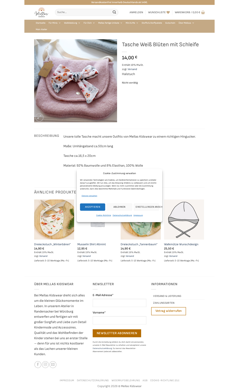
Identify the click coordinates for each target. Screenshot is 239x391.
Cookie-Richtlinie (103, 215)
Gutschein (170, 22)
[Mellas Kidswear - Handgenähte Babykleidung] (42, 12)
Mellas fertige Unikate (108, 22)
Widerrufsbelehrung (126, 380)
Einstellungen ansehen (147, 206)
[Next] (203, 237)
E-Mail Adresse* (103, 295)
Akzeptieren (92, 206)
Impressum (138, 215)
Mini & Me (130, 22)
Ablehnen (119, 206)
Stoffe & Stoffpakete (152, 22)
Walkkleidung (70, 22)
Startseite (40, 22)
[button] (136, 12)
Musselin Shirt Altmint (91, 244)
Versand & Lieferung (167, 296)
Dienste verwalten (89, 195)
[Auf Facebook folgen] (37, 364)
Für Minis (53, 22)
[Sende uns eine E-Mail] (52, 364)
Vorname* (99, 312)
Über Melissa (185, 22)
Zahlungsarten (163, 303)
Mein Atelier (41, 29)
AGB (145, 380)
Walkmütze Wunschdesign (181, 244)
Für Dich (88, 22)
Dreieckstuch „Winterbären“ (52, 244)
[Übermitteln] (114, 12)
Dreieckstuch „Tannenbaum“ (139, 244)
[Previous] (34, 237)
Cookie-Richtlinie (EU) (164, 380)
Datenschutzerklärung (122, 215)
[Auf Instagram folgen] (45, 364)
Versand (132, 69)
